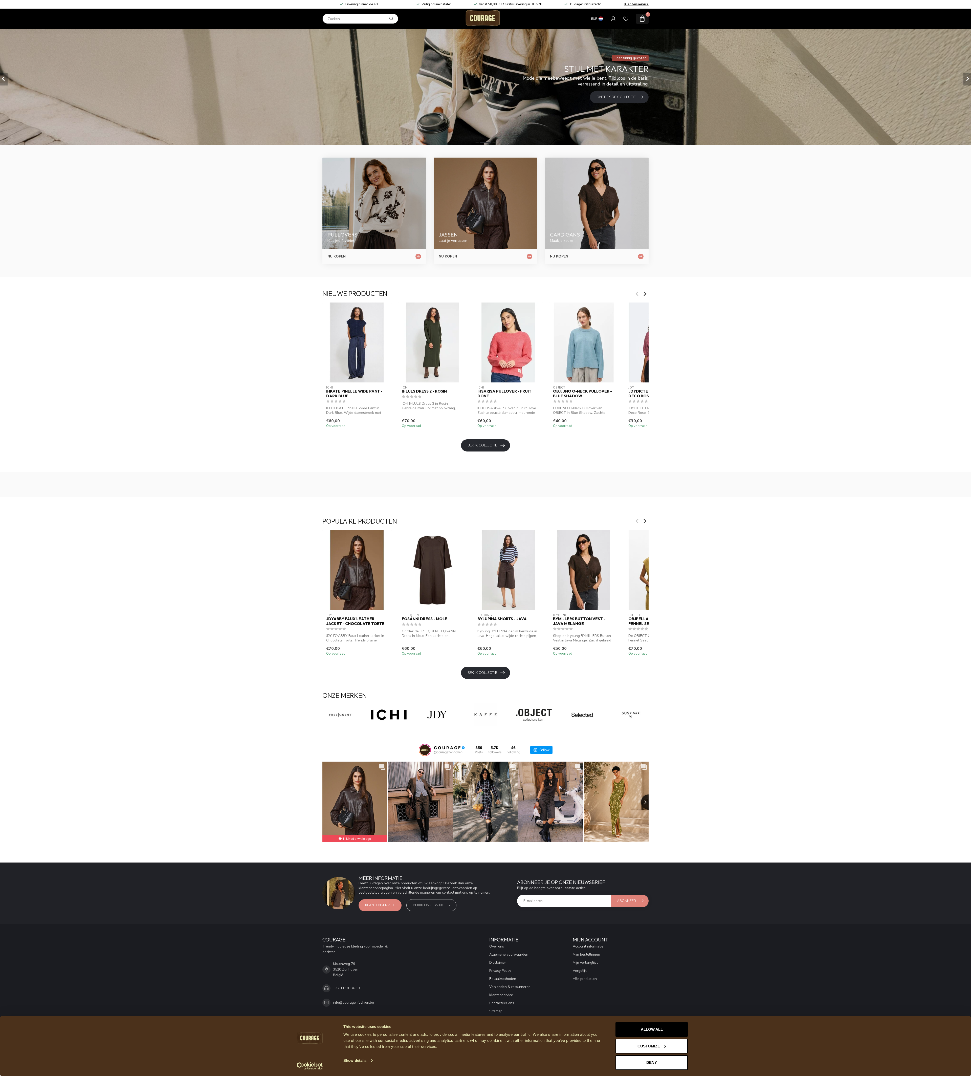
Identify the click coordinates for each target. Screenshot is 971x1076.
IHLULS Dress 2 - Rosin (424, 391)
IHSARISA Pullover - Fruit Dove (504, 393)
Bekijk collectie (482, 445)
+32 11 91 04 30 (346, 988)
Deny (651, 1062)
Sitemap (495, 1011)
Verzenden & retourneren (510, 986)
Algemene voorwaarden (508, 954)
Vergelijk (580, 970)
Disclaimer (497, 962)
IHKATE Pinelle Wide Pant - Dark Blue (354, 393)
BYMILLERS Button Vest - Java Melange (579, 621)
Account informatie (588, 946)
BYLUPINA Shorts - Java (502, 619)
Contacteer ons (501, 1003)
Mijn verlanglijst (585, 962)
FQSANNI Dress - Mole (424, 619)
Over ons (496, 946)
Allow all (652, 1029)
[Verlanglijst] (625, 19)
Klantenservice (636, 4)
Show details (354, 1060)
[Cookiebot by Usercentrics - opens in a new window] (310, 1066)
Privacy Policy (500, 970)
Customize (648, 1046)
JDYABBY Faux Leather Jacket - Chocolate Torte (355, 621)
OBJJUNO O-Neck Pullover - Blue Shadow (582, 393)
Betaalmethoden (502, 978)
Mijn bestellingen (586, 954)
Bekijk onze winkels (431, 905)
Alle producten (585, 978)
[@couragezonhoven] (425, 750)
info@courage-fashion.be (353, 1002)
